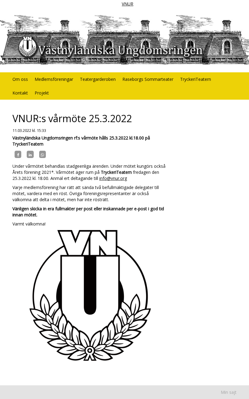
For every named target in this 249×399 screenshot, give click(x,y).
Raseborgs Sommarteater (147, 79)
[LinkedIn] (30, 154)
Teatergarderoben (98, 79)
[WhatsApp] (42, 154)
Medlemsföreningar (54, 79)
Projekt (42, 93)
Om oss (20, 79)
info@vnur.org (113, 178)
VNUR (127, 4)
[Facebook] (18, 154)
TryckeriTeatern (195, 79)
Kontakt (20, 93)
